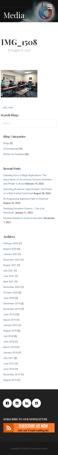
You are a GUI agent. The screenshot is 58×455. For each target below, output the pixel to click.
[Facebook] (8, 403)
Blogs (6, 143)
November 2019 (11, 309)
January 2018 (10, 352)
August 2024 (10, 249)
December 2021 (11, 259)
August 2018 (10, 330)
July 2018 (8, 336)
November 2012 (11, 374)
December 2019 (11, 303)
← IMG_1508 (7, 107)
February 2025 (10, 243)
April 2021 (8, 281)
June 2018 (8, 341)
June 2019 (8, 314)
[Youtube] (37, 403)
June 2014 (8, 369)
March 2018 (9, 347)
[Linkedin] (27, 403)
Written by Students (13, 154)
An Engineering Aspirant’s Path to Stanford (25, 199)
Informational (10, 148)
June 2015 (8, 363)
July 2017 (8, 358)
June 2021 (8, 276)
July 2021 (8, 270)
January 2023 (10, 254)
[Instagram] (18, 403)
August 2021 (10, 265)
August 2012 (10, 380)
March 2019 (9, 320)
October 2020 (10, 292)
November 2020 (11, 287)
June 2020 (8, 298)
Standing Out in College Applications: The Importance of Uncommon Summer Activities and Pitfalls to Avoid (27, 179)
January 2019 (10, 325)
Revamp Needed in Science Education (23, 218)
